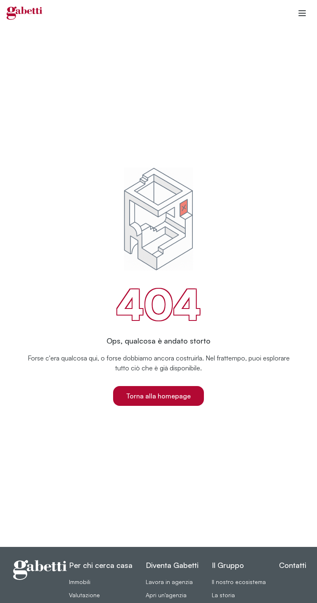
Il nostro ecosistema (239, 581)
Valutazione (84, 594)
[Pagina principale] (25, 13)
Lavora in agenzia (169, 581)
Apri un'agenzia (166, 594)
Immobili (79, 581)
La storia (223, 594)
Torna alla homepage (158, 396)
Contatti (292, 565)
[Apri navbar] (302, 13)
